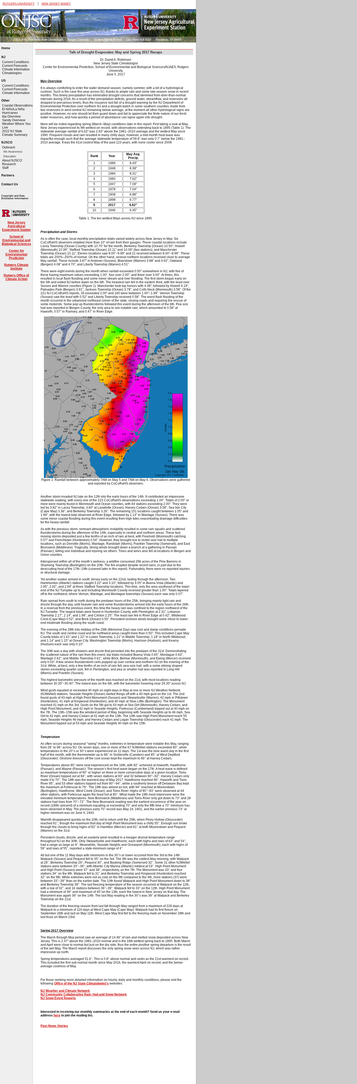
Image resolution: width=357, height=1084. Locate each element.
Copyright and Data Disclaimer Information (14, 197)
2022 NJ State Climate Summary (14, 133)
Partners (7, 175)
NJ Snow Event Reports (58, 998)
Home (5, 48)
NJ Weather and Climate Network (65, 991)
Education (9, 156)
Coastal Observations (17, 105)
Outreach (8, 147)
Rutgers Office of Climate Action (16, 277)
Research (9, 164)
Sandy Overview (13, 120)
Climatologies (12, 73)
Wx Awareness (12, 151)
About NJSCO (12, 160)
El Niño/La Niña (13, 109)
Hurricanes (10, 113)
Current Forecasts (14, 66)
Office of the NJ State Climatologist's (81, 983)
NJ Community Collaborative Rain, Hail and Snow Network (84, 994)
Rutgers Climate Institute (16, 266)
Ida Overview (11, 116)
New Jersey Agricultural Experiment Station (16, 226)
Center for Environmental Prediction (16, 254)
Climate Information (16, 69)
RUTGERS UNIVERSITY (18, 3)
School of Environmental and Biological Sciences (16, 240)
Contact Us (9, 184)
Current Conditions (15, 62)
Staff (5, 168)
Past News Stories (54, 1026)
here (57, 1015)
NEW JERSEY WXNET (56, 3)
